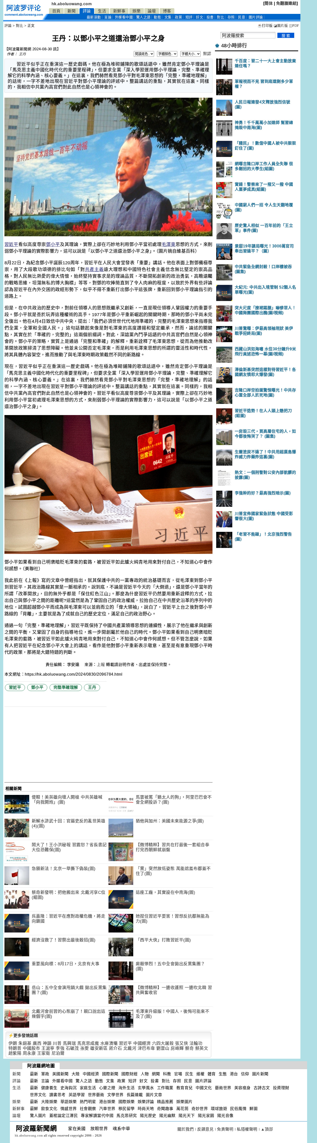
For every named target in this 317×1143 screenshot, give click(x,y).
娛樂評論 (146, 1102)
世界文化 (38, 1095)
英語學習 (77, 1095)
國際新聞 (110, 1074)
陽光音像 (225, 1115)
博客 (167, 11)
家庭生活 (88, 1088)
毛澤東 (169, 244)
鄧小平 (53, 244)
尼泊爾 (58, 1053)
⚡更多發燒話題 (23, 1035)
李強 (60, 1048)
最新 (94, 17)
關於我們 (185, 1129)
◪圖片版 (281, 26)
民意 (241, 17)
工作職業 (165, 1088)
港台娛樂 (107, 1102)
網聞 (156, 1074)
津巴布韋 (146, 1048)
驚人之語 (143, 17)
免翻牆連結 (286, 3)
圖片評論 (203, 1081)
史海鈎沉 (68, 1088)
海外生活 (126, 1088)
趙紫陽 (15, 1053)
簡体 (268, 3)
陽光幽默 (167, 1115)
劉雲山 (162, 1048)
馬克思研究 (126, 1115)
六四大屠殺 (163, 1043)
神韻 (47, 1043)
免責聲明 (225, 1129)
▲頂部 (267, 1129)
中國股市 (31, 1048)
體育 (212, 1074)
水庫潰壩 (109, 1043)
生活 (102, 11)
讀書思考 (57, 1095)
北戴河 (129, 1048)
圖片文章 (154, 1095)
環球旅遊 (219, 1109)
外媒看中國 (124, 17)
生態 (223, 1074)
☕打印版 (265, 26)
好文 (199, 17)
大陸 (76, 1074)
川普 (57, 1043)
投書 (210, 17)
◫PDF (294, 26)
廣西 (37, 1043)
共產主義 (94, 269)
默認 (207, 54)
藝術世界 (223, 1088)
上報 (101, 664)
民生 (189, 1074)
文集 (168, 17)
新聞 (71, 11)
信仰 (245, 1074)
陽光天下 (187, 1115)
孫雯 (84, 1048)
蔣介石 (115, 1048)
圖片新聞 (260, 1074)
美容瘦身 (242, 1088)
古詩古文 (262, 1088)
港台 (234, 1074)
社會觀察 (88, 1109)
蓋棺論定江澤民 (63, 1115)
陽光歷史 (148, 1115)
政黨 (178, 17)
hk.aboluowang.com (72, 4)
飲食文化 (49, 1109)
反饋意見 (205, 1129)
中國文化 (204, 1088)
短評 (189, 17)
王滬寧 (47, 1048)
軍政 (45, 1074)
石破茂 (72, 1048)
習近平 (11, 244)
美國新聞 (60, 1074)
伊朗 (12, 1043)
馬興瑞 (69, 1043)
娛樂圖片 (184, 1102)
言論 (107, 17)
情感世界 (68, 1109)
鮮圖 (253, 1109)
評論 (87, 11)
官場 (178, 1074)
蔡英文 (201, 1048)
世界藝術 (96, 1095)
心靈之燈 (107, 1088)
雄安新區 (98, 1048)
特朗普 (15, 1048)
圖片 (256, 17)
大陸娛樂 (49, 1102)
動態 (157, 17)
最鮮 (34, 1109)
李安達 (73, 664)
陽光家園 (206, 1115)
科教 (167, 1074)
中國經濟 (142, 1043)
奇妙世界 (199, 1109)
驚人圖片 (38, 1115)
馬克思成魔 (88, 1043)
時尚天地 (146, 1109)
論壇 (152, 11)
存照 (231, 17)
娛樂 (136, 11)
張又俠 (181, 1043)
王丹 (22, 54)
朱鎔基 (24, 1043)
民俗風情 (238, 1109)
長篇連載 (135, 1095)
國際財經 (129, 1074)
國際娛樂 (126, 1102)
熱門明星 (88, 1102)
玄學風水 (146, 1088)
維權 (200, 1074)
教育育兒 (184, 1088)
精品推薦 (165, 1102)
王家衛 (43, 1053)
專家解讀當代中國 (97, 1115)
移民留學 (126, 1109)
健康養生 (49, 1088)
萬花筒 (182, 1109)
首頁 (56, 11)
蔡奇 (189, 1048)
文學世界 (115, 1095)
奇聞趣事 (165, 1109)
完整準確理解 (65, 687)
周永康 (29, 1053)
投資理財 (281, 1088)
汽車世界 (107, 1109)
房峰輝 (177, 1048)
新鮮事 (119, 11)
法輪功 (196, 1043)
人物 (145, 1074)
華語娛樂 (68, 1102)
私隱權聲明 (247, 1129)
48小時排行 (234, 45)
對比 (220, 17)
